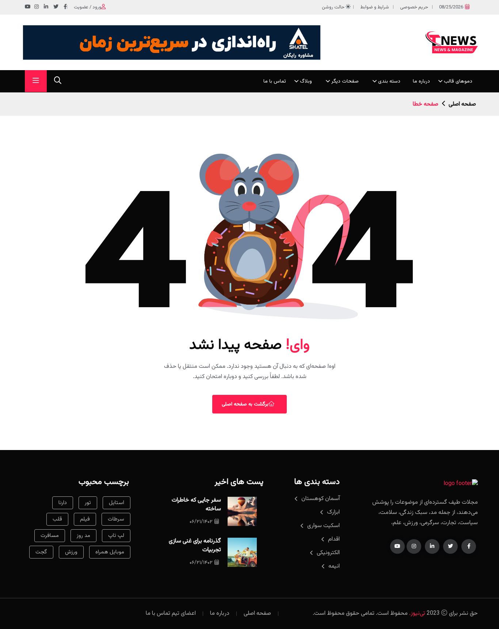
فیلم (85, 519)
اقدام (334, 539)
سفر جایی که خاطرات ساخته (196, 505)
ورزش (71, 552)
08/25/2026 (451, 7)
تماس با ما (274, 81)
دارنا (62, 503)
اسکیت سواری (323, 526)
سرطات (116, 519)
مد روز (83, 535)
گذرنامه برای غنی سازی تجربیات (195, 545)
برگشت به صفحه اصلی (245, 404)
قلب (57, 519)
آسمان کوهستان (320, 499)
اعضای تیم (184, 613)
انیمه (334, 566)
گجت (41, 552)
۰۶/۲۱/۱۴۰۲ (201, 522)
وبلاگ (306, 81)
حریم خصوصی (414, 7)
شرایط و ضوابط (374, 7)
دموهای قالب (458, 81)
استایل (116, 503)
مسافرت (50, 535)
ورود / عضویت (87, 7)
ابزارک (333, 512)
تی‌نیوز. (417, 613)
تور (88, 503)
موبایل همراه (109, 552)
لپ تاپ (116, 535)
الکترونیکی (328, 553)
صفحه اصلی (462, 104)
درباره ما (421, 81)
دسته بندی (389, 81)
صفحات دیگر (345, 81)
